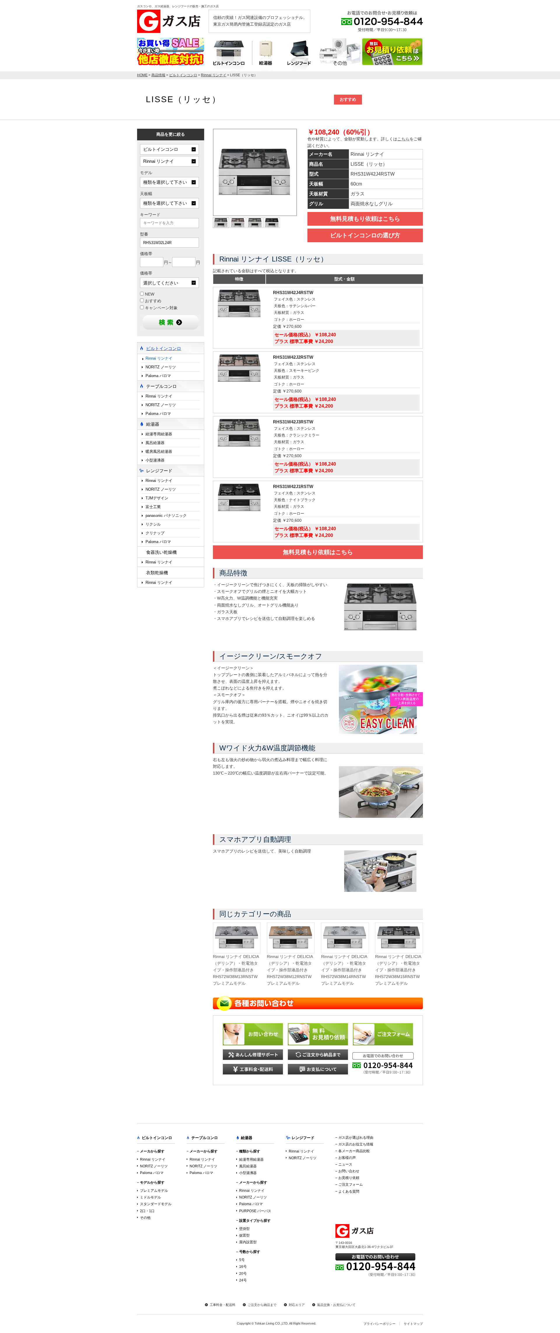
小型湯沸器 (155, 460)
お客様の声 (347, 1158)
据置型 (244, 1235)
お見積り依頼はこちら (392, 52)
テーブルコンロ (339, 54)
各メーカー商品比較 (354, 1151)
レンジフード (298, 54)
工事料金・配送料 (222, 1305)
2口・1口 (147, 1211)
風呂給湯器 (155, 443)
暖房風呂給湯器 (159, 451)
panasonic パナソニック (166, 515)
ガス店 (170, 21)
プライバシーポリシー (379, 1323)
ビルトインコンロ (228, 54)
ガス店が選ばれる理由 (355, 1138)
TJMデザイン (157, 498)
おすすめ (152, 301)
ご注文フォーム (350, 1184)
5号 (242, 1260)
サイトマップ (413, 1323)
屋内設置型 (248, 1242)
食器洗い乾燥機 (161, 552)
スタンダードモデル (156, 1204)
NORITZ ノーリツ (161, 367)
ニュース (345, 1164)
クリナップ (155, 533)
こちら (403, 139)
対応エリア (297, 1305)
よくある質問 (348, 1191)
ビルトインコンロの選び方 (365, 235)
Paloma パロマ (158, 376)
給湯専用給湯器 (159, 434)
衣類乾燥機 (157, 572)
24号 (243, 1280)
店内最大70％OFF (170, 52)
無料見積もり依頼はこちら (365, 218)
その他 (145, 1218)
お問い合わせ (348, 1171)
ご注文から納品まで (262, 1305)
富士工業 (153, 507)
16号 (243, 1267)
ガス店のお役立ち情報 (355, 1144)
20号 (243, 1274)
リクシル (153, 524)
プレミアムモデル (154, 1191)
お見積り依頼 (348, 1178)
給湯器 (265, 54)
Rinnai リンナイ (159, 358)
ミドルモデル (150, 1197)
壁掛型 (244, 1229)
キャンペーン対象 (161, 308)
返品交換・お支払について (336, 1305)
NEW (149, 294)
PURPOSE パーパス (255, 1211)
